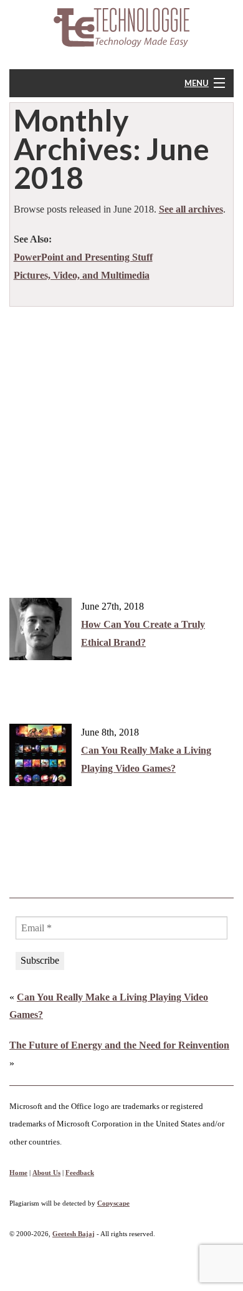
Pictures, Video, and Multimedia (82, 275)
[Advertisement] (121, 440)
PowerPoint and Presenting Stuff (83, 257)
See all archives (191, 209)
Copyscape (113, 1203)
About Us (46, 1172)
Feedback (79, 1172)
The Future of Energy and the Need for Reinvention (119, 1045)
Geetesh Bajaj (73, 1233)
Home (18, 1172)
